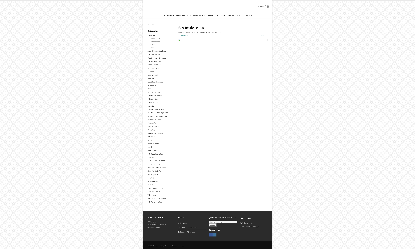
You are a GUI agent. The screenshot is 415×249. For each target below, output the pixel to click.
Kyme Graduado (153, 102)
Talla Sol (150, 185)
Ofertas (150, 140)
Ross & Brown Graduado (156, 161)
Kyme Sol (151, 106)
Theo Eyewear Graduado (156, 188)
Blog (238, 15)
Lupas (152, 47)
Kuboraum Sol (153, 99)
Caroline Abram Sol (154, 65)
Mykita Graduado (153, 126)
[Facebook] (211, 234)
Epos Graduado (153, 75)
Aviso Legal (182, 223)
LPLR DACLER (215, 32)
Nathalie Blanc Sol (154, 137)
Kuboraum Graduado (155, 96)
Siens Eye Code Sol (154, 171)
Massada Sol (152, 123)
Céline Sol (151, 72)
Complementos (155, 41)
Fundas (152, 44)
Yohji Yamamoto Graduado (157, 198)
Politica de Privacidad (186, 232)
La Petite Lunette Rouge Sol (157, 116)
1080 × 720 (204, 32)
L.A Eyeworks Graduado (156, 109)
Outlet (223, 15)
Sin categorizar (153, 174)
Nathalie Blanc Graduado (156, 133)
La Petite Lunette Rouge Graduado (160, 113)
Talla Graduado (153, 181)
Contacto (247, 15)
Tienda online (212, 15)
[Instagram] (214, 234)
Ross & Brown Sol (154, 164)
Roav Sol (151, 157)
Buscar (213, 225)
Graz (149, 89)
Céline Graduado (153, 68)
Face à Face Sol (153, 85)
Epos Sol (151, 78)
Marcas (231, 15)
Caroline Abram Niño (155, 61)
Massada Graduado (154, 120)
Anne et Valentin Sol (154, 54)
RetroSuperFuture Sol (155, 154)
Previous (183, 36)
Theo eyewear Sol (154, 192)
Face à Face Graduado (155, 82)
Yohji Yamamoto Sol (155, 202)
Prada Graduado (153, 150)
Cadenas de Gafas (155, 38)
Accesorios (168, 15)
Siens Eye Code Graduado (157, 168)
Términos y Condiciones (187, 228)
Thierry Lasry (152, 195)
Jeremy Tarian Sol (154, 92)
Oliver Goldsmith (153, 144)
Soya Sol (151, 178)
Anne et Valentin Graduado (157, 51)
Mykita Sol (151, 130)
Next (264, 36)
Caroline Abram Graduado (157, 58)
